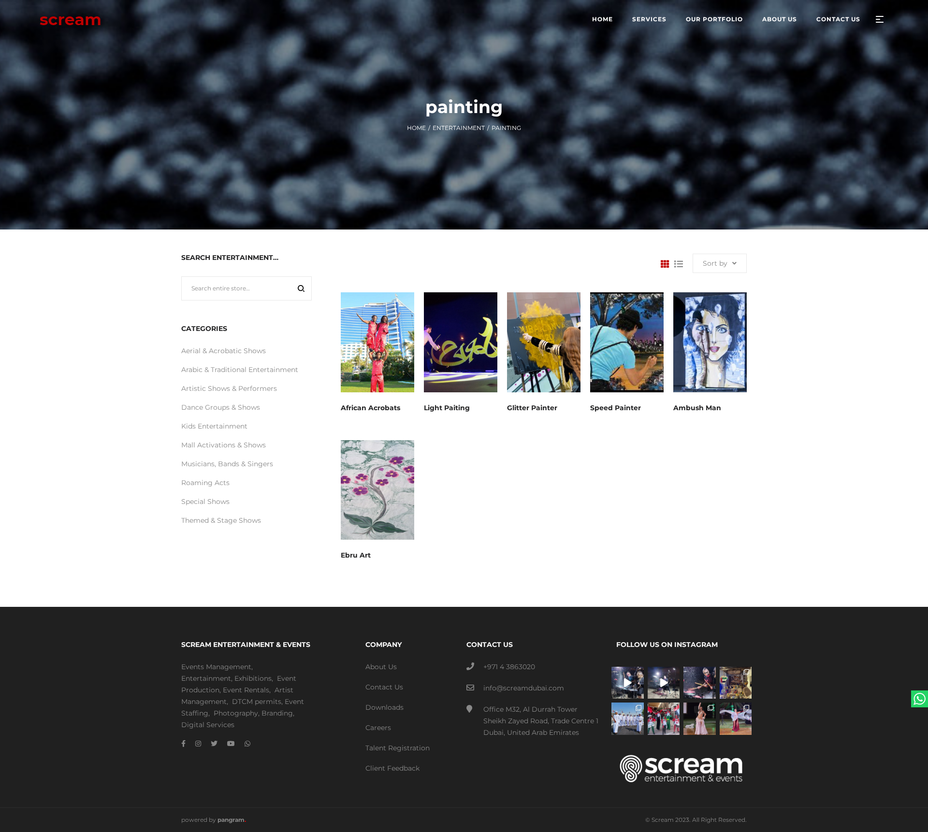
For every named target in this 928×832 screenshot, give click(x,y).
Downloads (384, 707)
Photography (236, 713)
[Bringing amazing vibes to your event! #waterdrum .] (627, 683)
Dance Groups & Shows (220, 407)
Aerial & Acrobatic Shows (223, 350)
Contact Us (384, 687)
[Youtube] (231, 743)
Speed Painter (615, 407)
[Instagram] (198, 743)
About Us (381, 666)
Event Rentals (246, 690)
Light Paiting (447, 407)
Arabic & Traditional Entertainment (239, 369)
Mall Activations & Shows (223, 445)
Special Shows (205, 501)
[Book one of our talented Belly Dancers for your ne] (699, 719)
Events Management (216, 666)
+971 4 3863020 (509, 666)
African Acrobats (370, 407)
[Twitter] (214, 743)
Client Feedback (392, 768)
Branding (277, 713)
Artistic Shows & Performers (229, 388)
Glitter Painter (532, 407)
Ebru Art (356, 555)
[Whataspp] (247, 743)
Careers (378, 727)
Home (416, 127)
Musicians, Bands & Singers (227, 463)
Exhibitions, (253, 678)
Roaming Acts (205, 482)
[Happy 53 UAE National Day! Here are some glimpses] (736, 683)
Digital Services (207, 724)
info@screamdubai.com (523, 688)
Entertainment (459, 127)
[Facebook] (183, 743)
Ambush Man (697, 407)
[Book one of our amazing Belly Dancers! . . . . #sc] (736, 719)
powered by (213, 819)
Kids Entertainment (214, 426)
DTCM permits (256, 701)
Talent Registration (397, 748)
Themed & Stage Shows (221, 520)
